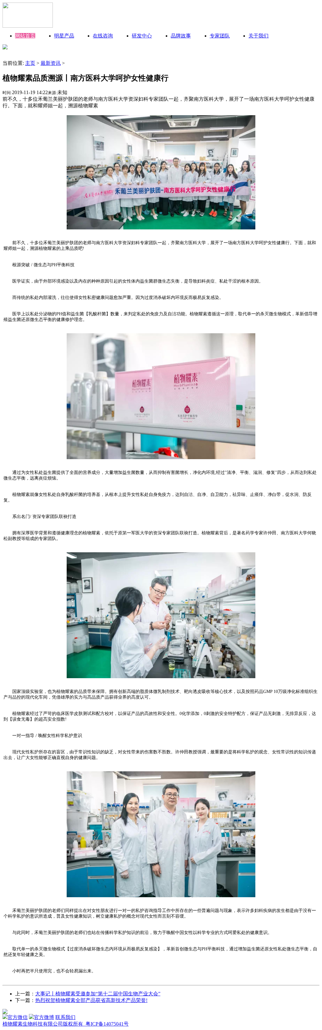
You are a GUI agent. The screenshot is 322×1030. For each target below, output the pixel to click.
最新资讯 (51, 63)
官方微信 (18, 1017)
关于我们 (258, 35)
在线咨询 (103, 35)
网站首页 (25, 35)
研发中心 (142, 35)
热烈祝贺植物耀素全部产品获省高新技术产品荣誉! (91, 1000)
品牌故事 (181, 35)
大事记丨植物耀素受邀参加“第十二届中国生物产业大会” (97, 993)
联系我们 (65, 1017)
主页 (30, 63)
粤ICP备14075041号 (107, 1024)
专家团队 (220, 35)
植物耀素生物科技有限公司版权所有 (44, 1024)
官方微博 (44, 1017)
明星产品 (64, 35)
